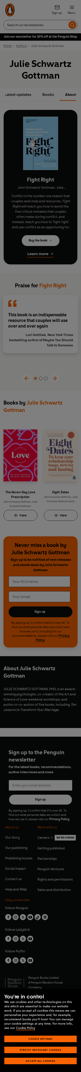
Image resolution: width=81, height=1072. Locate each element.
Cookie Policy (25, 1028)
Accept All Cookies (40, 1060)
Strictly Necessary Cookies (40, 1049)
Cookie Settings (41, 1038)
